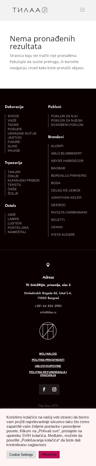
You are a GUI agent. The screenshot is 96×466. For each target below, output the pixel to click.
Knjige (14, 150)
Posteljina (18, 228)
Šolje (13, 193)
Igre (12, 215)
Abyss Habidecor (67, 161)
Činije (13, 176)
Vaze (12, 120)
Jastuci (15, 137)
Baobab (58, 168)
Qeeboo (58, 205)
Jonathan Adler (66, 197)
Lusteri (15, 223)
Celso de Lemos (65, 190)
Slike (12, 146)
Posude (15, 129)
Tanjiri (14, 172)
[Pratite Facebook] (44, 389)
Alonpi (57, 146)
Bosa (55, 183)
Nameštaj (17, 232)
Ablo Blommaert (66, 153)
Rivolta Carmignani (69, 212)
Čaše (12, 189)
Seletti (58, 220)
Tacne (13, 125)
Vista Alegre (63, 234)
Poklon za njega (66, 120)
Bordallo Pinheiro (69, 175)
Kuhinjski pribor (23, 180)
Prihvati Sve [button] (49, 454)
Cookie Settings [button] (21, 455)
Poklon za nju (64, 116)
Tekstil (15, 185)
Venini (57, 227)
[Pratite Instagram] (54, 389)
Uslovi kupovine (48, 365)
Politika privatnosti (48, 359)
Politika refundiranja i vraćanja (48, 374)
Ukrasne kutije (22, 133)
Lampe (13, 219)
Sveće (13, 116)
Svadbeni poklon (67, 125)
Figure (14, 142)
